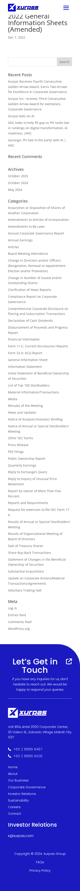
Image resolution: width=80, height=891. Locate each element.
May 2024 (15, 190)
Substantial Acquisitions (26, 571)
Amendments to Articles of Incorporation (38, 220)
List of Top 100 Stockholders (29, 385)
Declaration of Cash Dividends (30, 320)
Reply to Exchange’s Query (27, 472)
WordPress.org (19, 629)
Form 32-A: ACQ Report (25, 353)
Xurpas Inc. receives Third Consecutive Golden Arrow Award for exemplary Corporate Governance (37, 104)
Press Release (18, 445)
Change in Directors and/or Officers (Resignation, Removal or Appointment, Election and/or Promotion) (37, 265)
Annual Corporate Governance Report (36, 233)
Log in (12, 608)
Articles (13, 247)
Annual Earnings (20, 240)
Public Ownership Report (26, 458)
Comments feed (20, 622)
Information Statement (25, 367)
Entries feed (17, 615)
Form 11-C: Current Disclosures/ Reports (38, 346)
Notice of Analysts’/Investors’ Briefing (35, 419)
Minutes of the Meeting (25, 406)
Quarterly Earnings (22, 465)
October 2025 (18, 176)
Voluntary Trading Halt (25, 590)
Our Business (18, 780)
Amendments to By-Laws (26, 226)
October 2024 (18, 183)
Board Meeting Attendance (28, 253)
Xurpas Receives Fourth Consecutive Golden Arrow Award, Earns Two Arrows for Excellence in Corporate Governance (37, 86)
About (13, 774)
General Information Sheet (28, 360)
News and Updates (22, 412)
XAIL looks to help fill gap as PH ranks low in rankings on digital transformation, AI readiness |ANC (38, 128)
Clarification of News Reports (29, 290)
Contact (14, 813)
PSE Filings (16, 452)
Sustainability (18, 800)
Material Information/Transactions (33, 392)
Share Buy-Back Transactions (29, 553)
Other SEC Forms (20, 438)
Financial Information (24, 339)
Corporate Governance (27, 787)
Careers (14, 807)
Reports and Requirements (28, 503)
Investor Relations (22, 794)
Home (13, 767)
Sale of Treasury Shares (25, 546)
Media (12, 399)
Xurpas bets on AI (21, 116)
